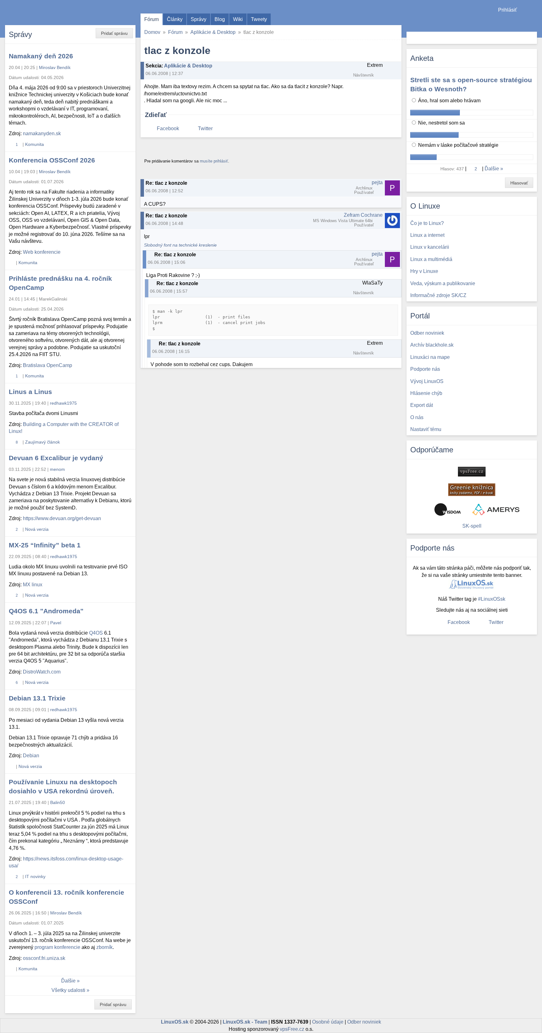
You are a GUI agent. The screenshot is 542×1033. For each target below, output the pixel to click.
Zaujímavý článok (42, 442)
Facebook (168, 128)
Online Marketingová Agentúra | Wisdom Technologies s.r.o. (447, 509)
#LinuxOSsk (491, 599)
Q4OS (96, 633)
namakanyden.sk (42, 133)
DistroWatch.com (42, 671)
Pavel (55, 622)
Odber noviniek (364, 1022)
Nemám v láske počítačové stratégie (457, 145)
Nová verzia (37, 529)
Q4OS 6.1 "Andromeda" (46, 611)
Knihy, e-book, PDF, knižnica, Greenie (471, 489)
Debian (31, 755)
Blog (220, 19)
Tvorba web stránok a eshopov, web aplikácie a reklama (495, 509)
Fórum (151, 19)
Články (175, 19)
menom (57, 469)
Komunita (34, 144)
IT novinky (35, 876)
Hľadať (531, 38)
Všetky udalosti (68, 990)
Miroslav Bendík (55, 67)
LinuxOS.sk (41, 12)
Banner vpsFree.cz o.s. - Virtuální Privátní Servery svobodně (472, 472)
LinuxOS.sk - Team (245, 1022)
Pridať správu (114, 33)
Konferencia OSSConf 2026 (52, 160)
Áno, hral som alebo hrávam (449, 100)
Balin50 (57, 802)
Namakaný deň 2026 (41, 56)
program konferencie (57, 947)
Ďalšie (68, 980)
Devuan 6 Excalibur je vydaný (56, 457)
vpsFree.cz (292, 1029)
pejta (377, 182)
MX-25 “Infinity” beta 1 (45, 545)
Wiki (238, 19)
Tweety (259, 19)
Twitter (205, 128)
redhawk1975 (63, 403)
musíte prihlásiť (214, 161)
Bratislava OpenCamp (47, 365)
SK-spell (471, 526)
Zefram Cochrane (363, 215)
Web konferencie (42, 252)
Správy (198, 19)
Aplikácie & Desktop (213, 32)
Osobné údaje (327, 1022)
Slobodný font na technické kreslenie (180, 245)
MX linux (32, 584)
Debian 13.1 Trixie (37, 698)
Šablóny (534, 22)
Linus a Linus (30, 391)
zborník (104, 947)
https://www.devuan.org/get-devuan (62, 518)
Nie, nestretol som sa (441, 122)
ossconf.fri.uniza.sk (44, 958)
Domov (152, 32)
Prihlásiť (507, 10)
